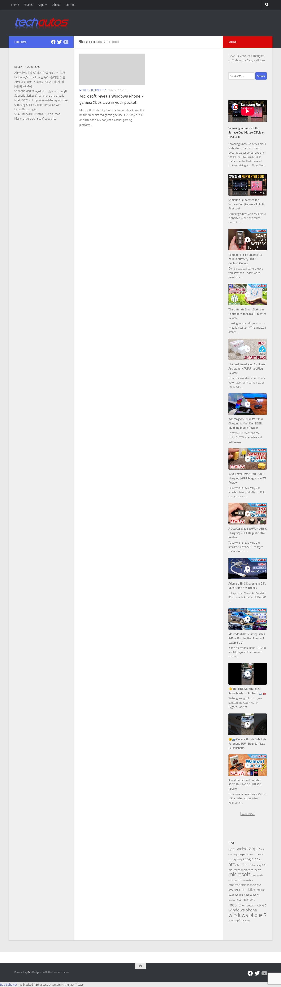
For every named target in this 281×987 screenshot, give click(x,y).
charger (241, 854)
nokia (260, 875)
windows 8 (233, 900)
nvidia (230, 880)
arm (263, 849)
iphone (246, 864)
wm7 (231, 920)
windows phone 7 (247, 915)
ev (233, 859)
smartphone (237, 885)
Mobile (84, 90)
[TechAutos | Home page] (41, 23)
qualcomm (240, 880)
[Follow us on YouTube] (65, 42)
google (248, 859)
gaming (238, 859)
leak (264, 865)
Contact (70, 5)
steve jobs (234, 890)
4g (229, 849)
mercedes (234, 870)
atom (230, 854)
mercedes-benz (251, 870)
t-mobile (247, 890)
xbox (247, 920)
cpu (255, 854)
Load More (247, 813)
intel (237, 865)
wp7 (237, 920)
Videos (28, 5)
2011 (234, 849)
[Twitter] (59, 42)
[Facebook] (53, 42)
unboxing (238, 894)
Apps (41, 5)
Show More (258, 165)
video (246, 894)
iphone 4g (256, 865)
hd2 (257, 859)
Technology (99, 90)
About (56, 5)
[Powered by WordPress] (29, 972)
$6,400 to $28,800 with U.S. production (37, 114)
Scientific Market (24, 91)
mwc (254, 875)
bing (235, 854)
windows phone (242, 910)
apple (254, 848)
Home (15, 5)
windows (255, 894)
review (249, 880)
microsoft (239, 874)
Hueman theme (60, 972)
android (243, 849)
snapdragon (253, 885)
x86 (242, 920)
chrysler (249, 854)
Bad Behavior (8, 984)
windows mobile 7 (254, 905)
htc (231, 864)
